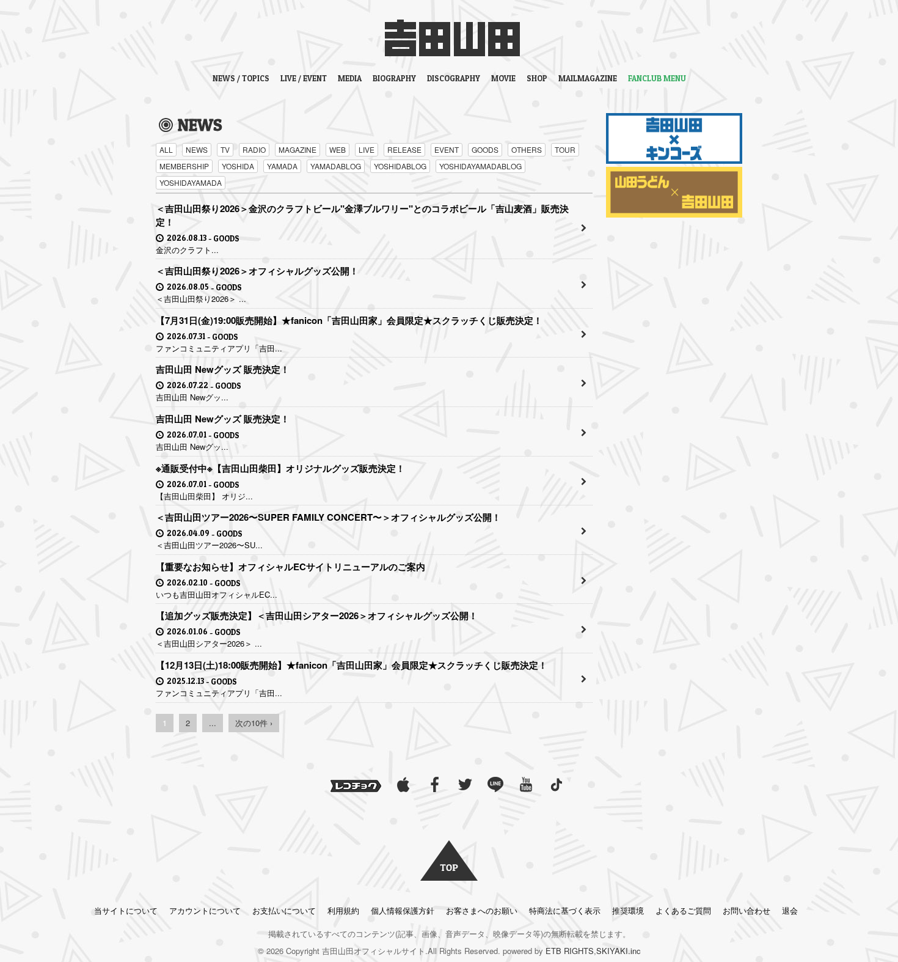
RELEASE (404, 149)
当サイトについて (126, 910)
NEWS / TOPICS (241, 78)
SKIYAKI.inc (618, 950)
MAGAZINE (297, 149)
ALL (166, 149)
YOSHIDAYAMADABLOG (480, 166)
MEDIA (350, 78)
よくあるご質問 (683, 910)
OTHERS (526, 149)
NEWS (197, 149)
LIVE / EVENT (303, 78)
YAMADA (282, 166)
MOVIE (503, 78)
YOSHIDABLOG (400, 166)
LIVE (366, 149)
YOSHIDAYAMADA (190, 182)
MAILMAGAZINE (587, 78)
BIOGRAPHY (394, 78)
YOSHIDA (238, 166)
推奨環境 (628, 910)
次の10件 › (253, 723)
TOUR (565, 149)
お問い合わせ (746, 910)
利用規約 (343, 910)
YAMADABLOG (335, 166)
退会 (790, 910)
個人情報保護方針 (402, 910)
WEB (337, 149)
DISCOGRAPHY (453, 78)
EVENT (446, 149)
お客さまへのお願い (481, 910)
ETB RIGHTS (570, 950)
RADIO (254, 149)
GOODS (485, 149)
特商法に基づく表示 (564, 910)
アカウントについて (205, 910)
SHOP (537, 78)
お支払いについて (284, 910)
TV (225, 149)
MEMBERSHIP (184, 166)
